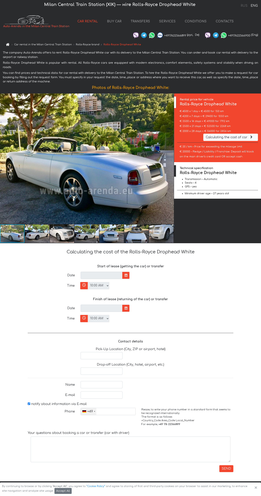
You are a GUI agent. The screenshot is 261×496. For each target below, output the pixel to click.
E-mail (70, 395)
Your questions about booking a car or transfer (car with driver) (78, 433)
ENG (254, 5)
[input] (101, 275)
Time (71, 285)
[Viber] (135, 34)
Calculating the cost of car (227, 137)
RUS (244, 5)
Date (71, 275)
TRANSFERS (140, 21)
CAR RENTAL (87, 21)
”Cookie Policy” (95, 486)
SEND (226, 468)
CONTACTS (225, 21)
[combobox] (88, 411)
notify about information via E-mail (58, 404)
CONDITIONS (196, 21)
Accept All (63, 490)
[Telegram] (144, 34)
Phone (70, 411)
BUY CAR (114, 21)
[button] (37, 233)
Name (70, 384)
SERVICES (167, 21)
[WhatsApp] (152, 34)
